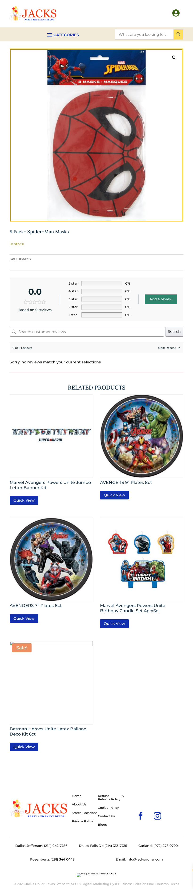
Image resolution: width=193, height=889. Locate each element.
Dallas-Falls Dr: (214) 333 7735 (103, 846)
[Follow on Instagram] (149, 808)
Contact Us (106, 816)
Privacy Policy (82, 821)
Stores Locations (84, 813)
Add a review (160, 299)
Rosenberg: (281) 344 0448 (52, 859)
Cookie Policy (108, 807)
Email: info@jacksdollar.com (139, 859)
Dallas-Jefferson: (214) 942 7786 (41, 846)
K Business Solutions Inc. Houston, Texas (147, 884)
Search (174, 331)
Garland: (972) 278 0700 (158, 846)
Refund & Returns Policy (111, 797)
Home (76, 796)
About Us (79, 804)
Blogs (102, 824)
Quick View (24, 500)
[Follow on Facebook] (133, 808)
